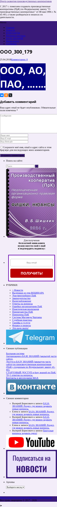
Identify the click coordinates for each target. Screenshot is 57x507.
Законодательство (21, 298)
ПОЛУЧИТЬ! (32, 273)
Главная (10, 27)
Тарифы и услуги (21, 322)
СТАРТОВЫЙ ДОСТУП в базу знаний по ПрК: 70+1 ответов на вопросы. (31, 374)
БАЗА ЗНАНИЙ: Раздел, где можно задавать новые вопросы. (32, 406)
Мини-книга (12, 41)
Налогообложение (21, 301)
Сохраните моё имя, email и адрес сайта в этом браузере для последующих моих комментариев (25, 148)
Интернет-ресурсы (15, 35)
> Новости (17, 290)
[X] (10, 95)
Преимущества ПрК (22, 312)
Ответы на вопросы (22, 303)
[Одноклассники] (6, 95)
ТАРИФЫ (11, 44)
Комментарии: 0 (19, 59)
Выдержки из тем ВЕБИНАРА (28, 293)
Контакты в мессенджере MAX (22, 378)
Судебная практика (22, 320)
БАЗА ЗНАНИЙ (14, 38)
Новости (10, 30)
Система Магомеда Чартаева (27, 317)
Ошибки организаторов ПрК (27, 306)
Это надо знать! (20, 328)
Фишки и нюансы (21, 325)
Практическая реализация (25, 309)
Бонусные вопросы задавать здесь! (33, 432)
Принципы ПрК (20, 314)
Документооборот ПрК (24, 295)
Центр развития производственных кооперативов (26, 1)
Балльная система (15, 353)
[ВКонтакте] (2, 95)
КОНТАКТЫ (13, 33)
